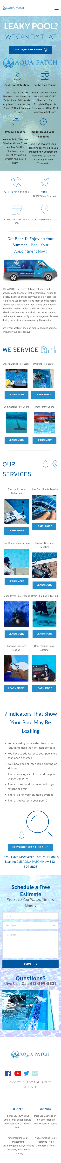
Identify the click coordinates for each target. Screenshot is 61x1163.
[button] (56, 8)
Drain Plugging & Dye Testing (18, 1145)
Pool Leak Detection (45, 1116)
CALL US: (8, 192)
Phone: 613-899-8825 (18, 1116)
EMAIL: (44, 192)
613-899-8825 (21, 192)
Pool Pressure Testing (45, 1123)
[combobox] (30, 925)
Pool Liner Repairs (45, 1119)
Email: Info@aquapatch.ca (18, 1119)
